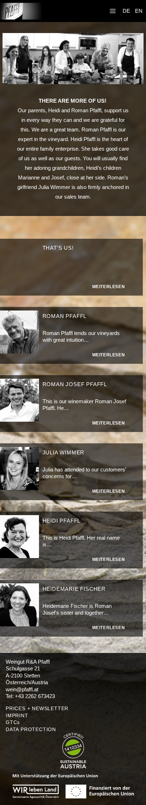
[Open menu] (112, 11)
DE (126, 11)
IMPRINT (17, 715)
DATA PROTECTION (31, 729)
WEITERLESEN (108, 286)
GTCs (13, 722)
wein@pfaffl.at (22, 689)
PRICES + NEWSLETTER (37, 708)
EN (138, 11)
